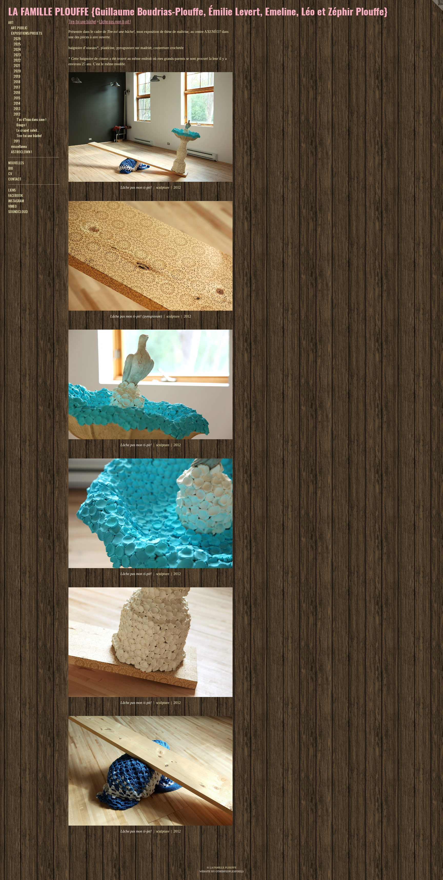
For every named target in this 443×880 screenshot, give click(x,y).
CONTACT (14, 178)
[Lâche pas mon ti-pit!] (150, 127)
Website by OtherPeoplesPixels (221, 871)
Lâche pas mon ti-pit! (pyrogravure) (136, 316)
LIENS (12, 190)
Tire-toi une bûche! (29, 135)
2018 (17, 81)
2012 (17, 114)
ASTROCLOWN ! (21, 151)
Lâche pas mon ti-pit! (136, 187)
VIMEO (12, 206)
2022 (17, 60)
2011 (17, 141)
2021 (17, 65)
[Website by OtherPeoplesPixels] (432, 10)
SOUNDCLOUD (18, 211)
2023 (17, 54)
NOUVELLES (16, 162)
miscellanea (19, 146)
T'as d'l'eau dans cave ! (31, 119)
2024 (17, 49)
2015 (17, 97)
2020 (17, 70)
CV (10, 173)
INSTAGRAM (16, 200)
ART (11, 22)
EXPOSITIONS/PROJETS (26, 33)
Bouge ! (21, 124)
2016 (17, 92)
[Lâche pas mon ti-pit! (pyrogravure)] (150, 256)
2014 (17, 103)
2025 (17, 43)
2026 (17, 38)
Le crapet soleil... (27, 130)
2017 (17, 87)
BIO (10, 168)
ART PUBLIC (19, 27)
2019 (17, 76)
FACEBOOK (15, 195)
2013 (17, 108)
